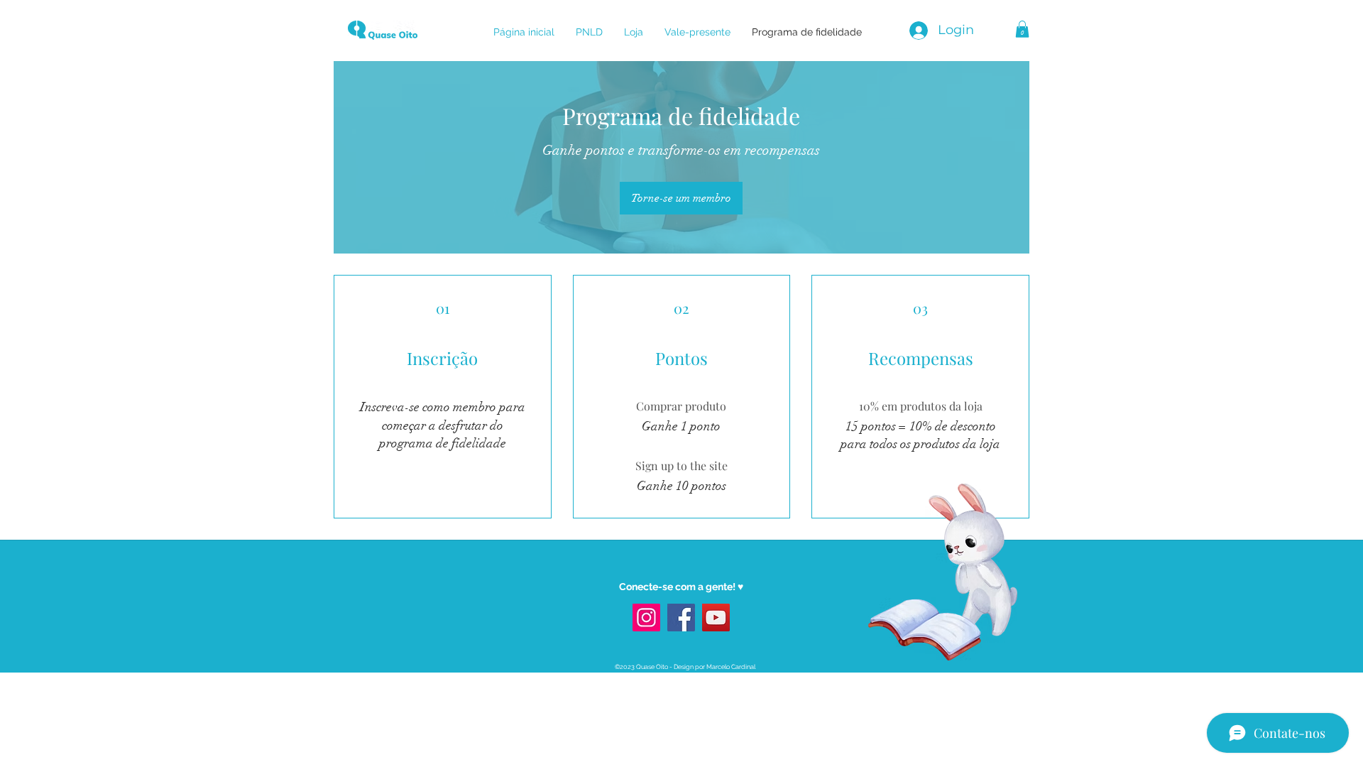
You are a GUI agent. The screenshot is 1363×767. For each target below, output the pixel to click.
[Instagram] (646, 617)
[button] (1022, 29)
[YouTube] (716, 617)
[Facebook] (681, 617)
